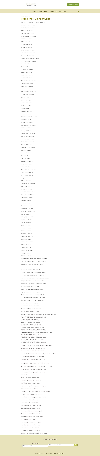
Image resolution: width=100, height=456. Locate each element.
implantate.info (31, 4)
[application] (36, 11)
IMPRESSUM (37, 453)
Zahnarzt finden (63, 11)
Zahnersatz (53, 11)
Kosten (34, 11)
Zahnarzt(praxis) (35, 443)
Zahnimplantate (43, 11)
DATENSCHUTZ (49, 453)
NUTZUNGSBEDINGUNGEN (59, 453)
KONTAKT (43, 453)
